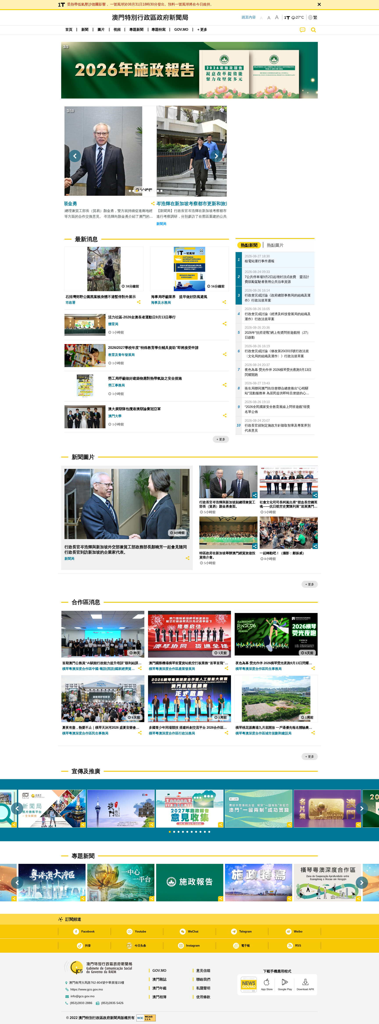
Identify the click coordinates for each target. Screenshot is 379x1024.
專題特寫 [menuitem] (159, 29)
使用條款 (203, 997)
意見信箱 (203, 970)
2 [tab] (174, 832)
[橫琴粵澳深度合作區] (327, 883)
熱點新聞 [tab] (249, 245)
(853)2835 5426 (112, 1003)
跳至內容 (249, 17)
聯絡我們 (203, 979)
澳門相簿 (159, 997)
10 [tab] (209, 832)
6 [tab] (192, 832)
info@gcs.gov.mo (83, 996)
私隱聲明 (203, 988)
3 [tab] (178, 832)
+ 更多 (220, 439)
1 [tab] (170, 832)
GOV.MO (159, 970)
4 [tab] (183, 832)
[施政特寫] (258, 883)
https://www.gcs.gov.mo (86, 989)
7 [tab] (196, 832)
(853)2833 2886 (81, 1003)
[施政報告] (189, 883)
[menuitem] (85, 29)
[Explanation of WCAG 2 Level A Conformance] (146, 1017)
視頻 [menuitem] (117, 29)
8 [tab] (200, 832)
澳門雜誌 (159, 979)
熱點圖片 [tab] (275, 245)
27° (300, 17)
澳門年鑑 (159, 988)
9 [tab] (205, 832)
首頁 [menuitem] (68, 29)
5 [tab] (187, 832)
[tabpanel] (189, 809)
